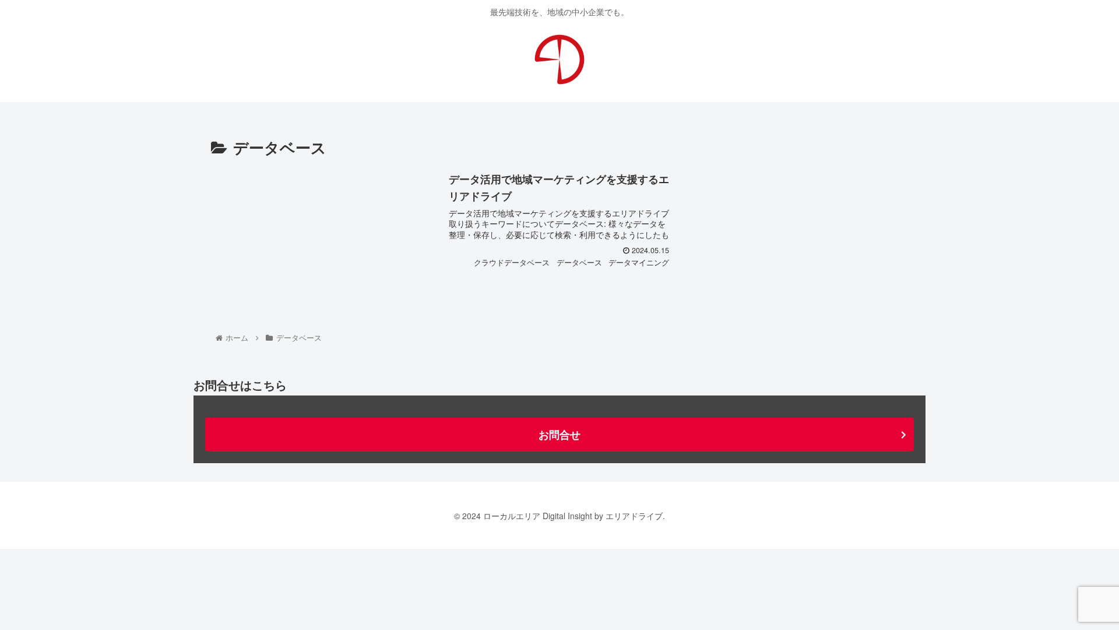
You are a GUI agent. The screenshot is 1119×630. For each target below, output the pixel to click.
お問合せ (559, 434)
